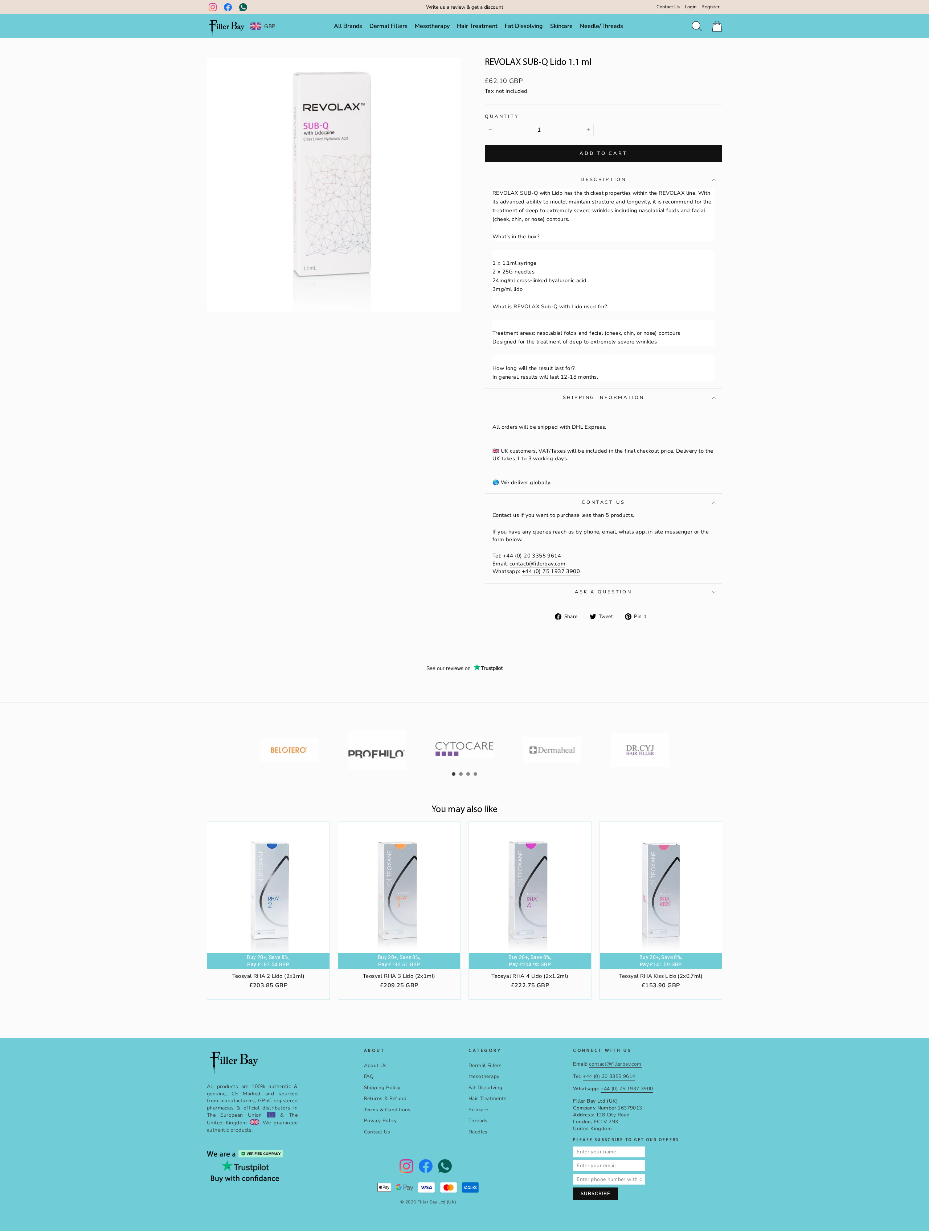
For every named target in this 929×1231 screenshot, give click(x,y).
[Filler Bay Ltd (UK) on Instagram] (212, 7)
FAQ (369, 1076)
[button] (453, 774)
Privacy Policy (380, 1120)
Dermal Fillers (388, 26)
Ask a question (603, 592)
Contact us (603, 502)
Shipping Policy (382, 1087)
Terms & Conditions (387, 1109)
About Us (375, 1065)
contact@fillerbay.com (537, 563)
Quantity (502, 117)
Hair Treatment (477, 26)
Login (690, 7)
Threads (478, 1120)
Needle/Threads (601, 26)
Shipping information (603, 397)
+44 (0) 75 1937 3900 (551, 571)
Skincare (561, 26)
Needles (478, 1131)
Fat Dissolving (524, 26)
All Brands (348, 26)
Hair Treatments (487, 1098)
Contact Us (668, 7)
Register (710, 7)
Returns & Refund (385, 1098)
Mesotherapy (432, 26)
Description (603, 179)
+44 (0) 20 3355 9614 (532, 555)
